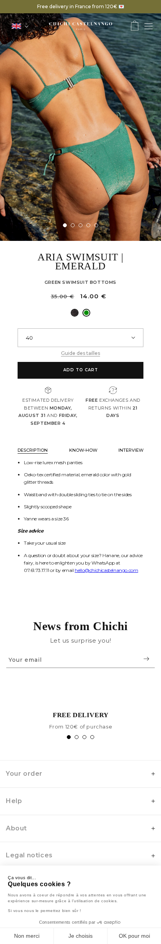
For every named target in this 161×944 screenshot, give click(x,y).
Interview (130, 450)
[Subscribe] (146, 659)
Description (33, 450)
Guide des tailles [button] (80, 353)
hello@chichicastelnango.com (106, 570)
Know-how (83, 450)
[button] (134, 26)
